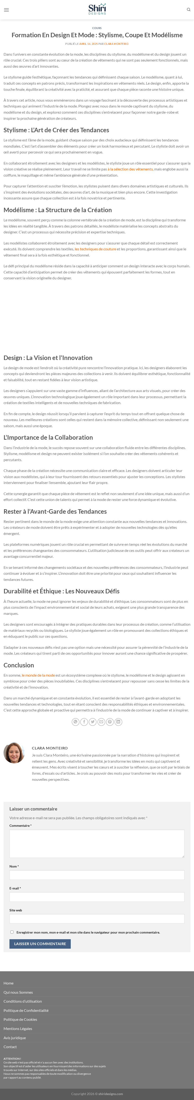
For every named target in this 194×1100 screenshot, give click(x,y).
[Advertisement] (97, 319)
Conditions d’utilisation (23, 1001)
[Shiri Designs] (97, 10)
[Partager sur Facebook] (84, 722)
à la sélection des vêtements (130, 169)
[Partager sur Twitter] (93, 722)
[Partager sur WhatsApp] (75, 722)
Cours (97, 27)
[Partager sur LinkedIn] (118, 722)
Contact (10, 1046)
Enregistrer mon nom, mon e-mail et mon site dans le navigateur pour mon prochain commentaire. (88, 932)
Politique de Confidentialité (26, 1010)
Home (8, 983)
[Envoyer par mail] (101, 722)
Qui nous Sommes (18, 992)
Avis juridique (15, 1037)
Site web (15, 910)
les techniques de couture (95, 249)
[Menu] (6, 10)
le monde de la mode (38, 675)
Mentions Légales (18, 1028)
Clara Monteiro (116, 43)
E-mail (15, 888)
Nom (14, 866)
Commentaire (20, 825)
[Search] (188, 9)
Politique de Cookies (20, 1019)
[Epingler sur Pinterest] (110, 722)
